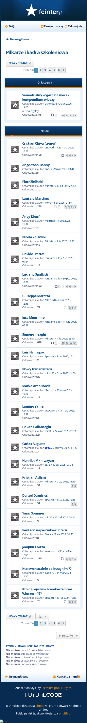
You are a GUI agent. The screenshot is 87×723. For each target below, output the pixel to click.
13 (63, 115)
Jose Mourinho (33, 317)
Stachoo (50, 390)
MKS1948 (50, 300)
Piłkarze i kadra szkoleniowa (37, 52)
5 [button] (54, 70)
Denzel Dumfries (35, 495)
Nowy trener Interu (37, 369)
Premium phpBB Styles (56, 688)
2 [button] (40, 70)
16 (75, 115)
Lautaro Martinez (35, 198)
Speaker (49, 356)
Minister (49, 186)
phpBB (40, 706)
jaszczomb (51, 410)
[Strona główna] (43, 10)
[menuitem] (9, 26)
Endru (48, 169)
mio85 (48, 431)
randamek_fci (53, 258)
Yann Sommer (33, 513)
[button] (64, 70)
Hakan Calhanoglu (36, 427)
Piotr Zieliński (32, 181)
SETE (47, 464)
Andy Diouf (30, 216)
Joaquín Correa (33, 547)
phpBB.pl (65, 713)
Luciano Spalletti (35, 274)
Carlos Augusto (34, 444)
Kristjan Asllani (34, 477)
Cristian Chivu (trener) (39, 143)
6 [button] (59, 70)
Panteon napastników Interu (44, 530)
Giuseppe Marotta (36, 296)
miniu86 (49, 373)
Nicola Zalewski (34, 237)
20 (71, 343)
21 (75, 343)
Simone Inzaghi (34, 334)
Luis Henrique (33, 352)
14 (67, 115)
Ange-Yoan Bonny (36, 165)
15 (71, 115)
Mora (48, 202)
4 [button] (50, 70)
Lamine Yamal (33, 406)
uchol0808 (51, 103)
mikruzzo (50, 220)
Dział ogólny (32, 111)
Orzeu (49, 448)
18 (63, 343)
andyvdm (50, 147)
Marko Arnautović (36, 386)
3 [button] (45, 70)
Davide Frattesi (34, 254)
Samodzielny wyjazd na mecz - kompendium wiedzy (45, 97)
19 (67, 343)
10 (75, 207)
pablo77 (49, 573)
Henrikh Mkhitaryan (38, 460)
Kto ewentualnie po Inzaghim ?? (47, 568)
